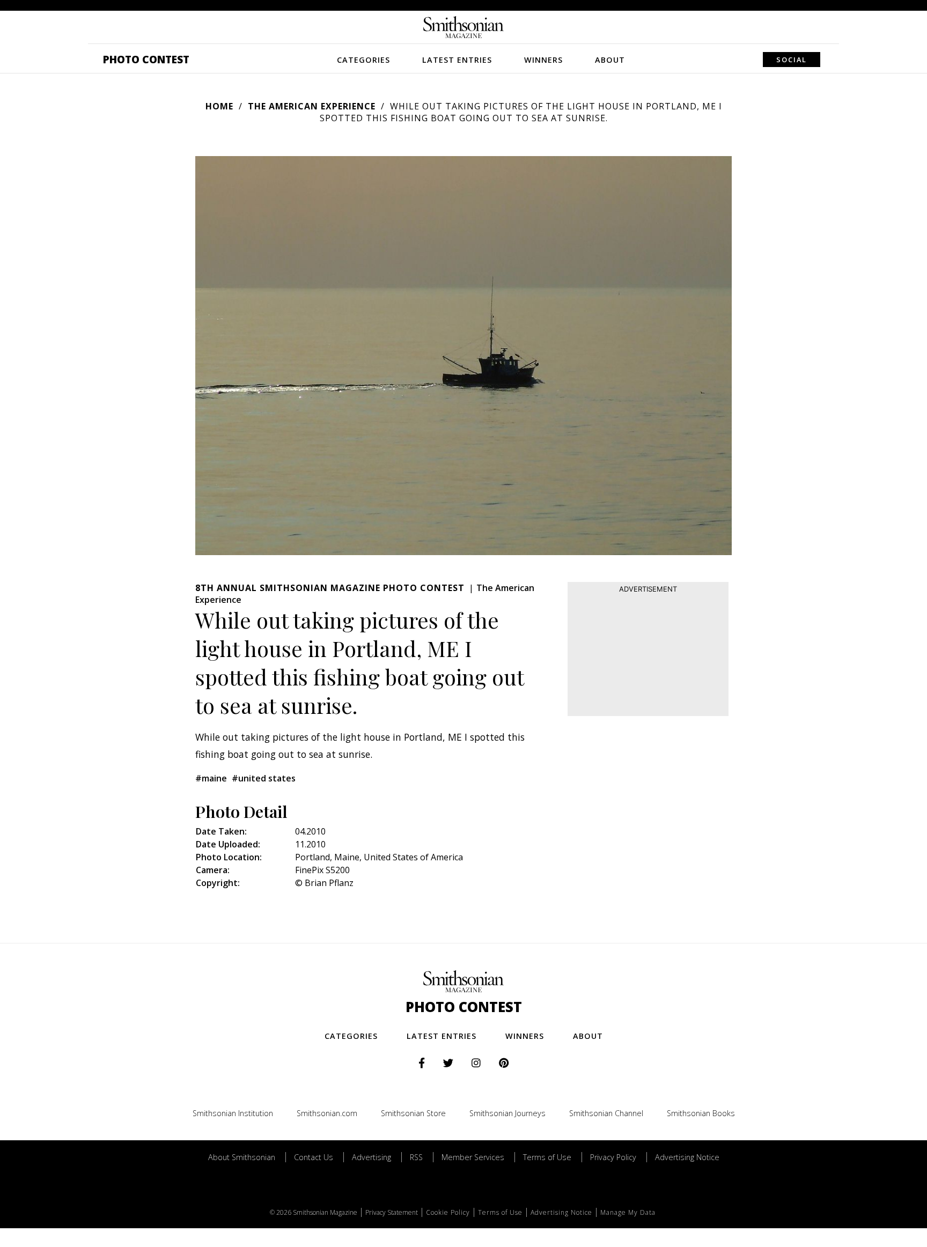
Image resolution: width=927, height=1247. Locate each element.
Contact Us (313, 1157)
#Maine (211, 778)
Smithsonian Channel (606, 1113)
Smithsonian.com (327, 1113)
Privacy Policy (613, 1157)
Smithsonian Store (413, 1113)
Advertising (371, 1157)
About (610, 60)
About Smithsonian (241, 1157)
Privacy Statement (391, 1212)
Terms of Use (547, 1157)
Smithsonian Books (701, 1113)
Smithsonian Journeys (507, 1113)
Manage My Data (628, 1212)
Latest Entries (457, 60)
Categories (363, 60)
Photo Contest (146, 59)
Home (219, 106)
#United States (264, 778)
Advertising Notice (687, 1157)
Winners (543, 60)
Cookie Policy (448, 1212)
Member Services (473, 1157)
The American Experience (312, 106)
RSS (416, 1157)
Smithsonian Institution (233, 1113)
